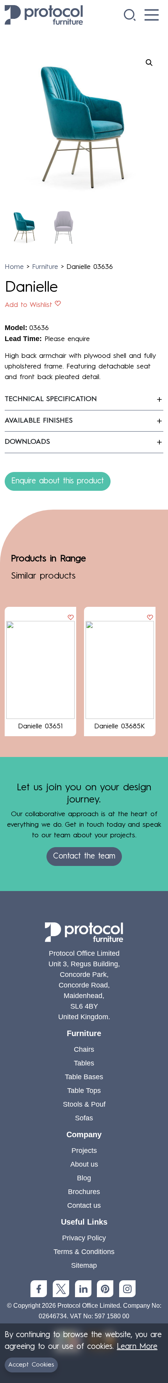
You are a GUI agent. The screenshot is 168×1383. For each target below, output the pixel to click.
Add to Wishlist (28, 305)
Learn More (137, 1347)
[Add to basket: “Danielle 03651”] (70, 618)
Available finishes (39, 420)
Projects (84, 1150)
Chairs (84, 1049)
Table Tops (84, 1090)
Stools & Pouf (84, 1104)
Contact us (84, 1205)
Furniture (45, 266)
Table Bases (84, 1077)
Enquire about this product (57, 481)
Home (14, 266)
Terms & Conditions (84, 1252)
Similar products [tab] (43, 576)
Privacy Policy (84, 1238)
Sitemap (84, 1265)
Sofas (84, 1118)
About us (84, 1164)
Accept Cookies (31, 1365)
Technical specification (51, 399)
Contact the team (84, 856)
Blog (84, 1178)
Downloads (27, 441)
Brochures (84, 1192)
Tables (84, 1063)
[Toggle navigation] (151, 15)
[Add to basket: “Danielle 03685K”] (150, 618)
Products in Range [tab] (48, 559)
